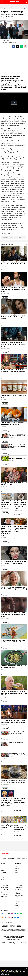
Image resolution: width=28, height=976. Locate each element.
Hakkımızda (3, 858)
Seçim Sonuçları (5, 889)
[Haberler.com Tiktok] (12, 917)
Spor (2, 868)
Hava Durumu (4, 885)
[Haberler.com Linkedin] (15, 913)
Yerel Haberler (18, 877)
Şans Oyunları (4, 892)
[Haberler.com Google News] (2, 913)
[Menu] (2, 2)
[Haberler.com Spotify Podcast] (21, 913)
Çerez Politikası (18, 889)
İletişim (13, 858)
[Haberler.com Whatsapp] (18, 913)
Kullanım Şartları (19, 885)
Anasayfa (3, 8)
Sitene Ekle (17, 905)
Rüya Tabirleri (4, 894)
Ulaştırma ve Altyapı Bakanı (7, 237)
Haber (8, 939)
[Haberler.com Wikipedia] (5, 917)
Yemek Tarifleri (4, 896)
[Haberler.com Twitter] (8, 913)
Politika (15, 237)
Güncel (10, 8)
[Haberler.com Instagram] (12, 913)
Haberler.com (4, 882)
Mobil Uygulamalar (19, 901)
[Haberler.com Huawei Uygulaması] (18, 926)
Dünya (2, 879)
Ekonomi (3, 866)
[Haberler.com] (6, 854)
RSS (16, 903)
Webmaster (18, 899)
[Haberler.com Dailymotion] (18, 917)
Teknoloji (17, 868)
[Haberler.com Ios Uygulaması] (4, 926)
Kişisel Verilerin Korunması (18, 892)
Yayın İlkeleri (24, 858)
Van (24, 237)
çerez (2, 970)
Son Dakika (3, 872)
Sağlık (16, 866)
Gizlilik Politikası (18, 887)
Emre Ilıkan (9, 233)
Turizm (16, 872)
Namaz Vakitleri (4, 887)
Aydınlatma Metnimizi (13, 973)
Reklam (9, 858)
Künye (18, 858)
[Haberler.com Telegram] (15, 917)
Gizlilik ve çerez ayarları (7, 942)
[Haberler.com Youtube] (8, 917)
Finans (16, 870)
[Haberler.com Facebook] (5, 913)
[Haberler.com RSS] (2, 917)
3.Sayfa (3, 877)
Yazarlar (17, 874)
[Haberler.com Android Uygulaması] (11, 926)
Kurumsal (17, 882)
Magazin (3, 870)
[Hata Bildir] (14, 942)
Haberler (3, 863)
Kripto (2, 874)
